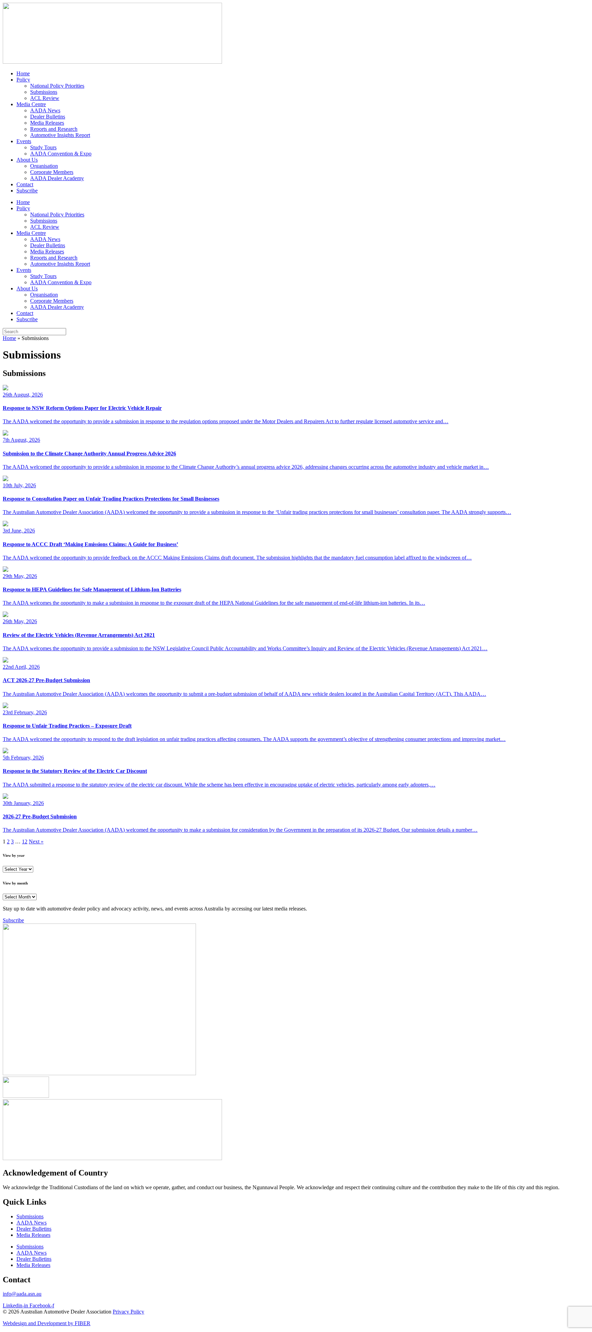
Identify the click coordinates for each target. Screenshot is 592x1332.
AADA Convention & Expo (60, 153)
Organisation (44, 166)
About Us (27, 160)
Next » (36, 841)
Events (23, 141)
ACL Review (44, 98)
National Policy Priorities (57, 86)
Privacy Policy (128, 1312)
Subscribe (27, 190)
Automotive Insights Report (60, 135)
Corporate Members (51, 172)
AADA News (45, 110)
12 (24, 841)
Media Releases (47, 123)
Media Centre (31, 104)
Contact (24, 184)
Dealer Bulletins (47, 117)
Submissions (43, 92)
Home (23, 73)
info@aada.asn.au (22, 1294)
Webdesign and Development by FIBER (46, 1323)
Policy (23, 80)
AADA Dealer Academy (57, 178)
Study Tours (43, 147)
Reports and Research (53, 129)
